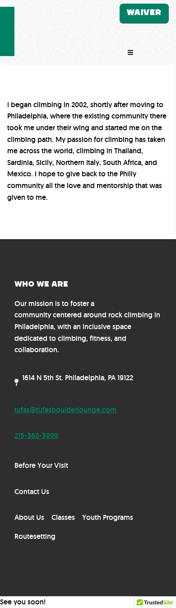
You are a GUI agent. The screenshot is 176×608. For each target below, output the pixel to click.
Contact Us (31, 491)
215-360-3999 (36, 435)
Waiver (144, 12)
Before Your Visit (41, 465)
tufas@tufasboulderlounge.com (65, 410)
